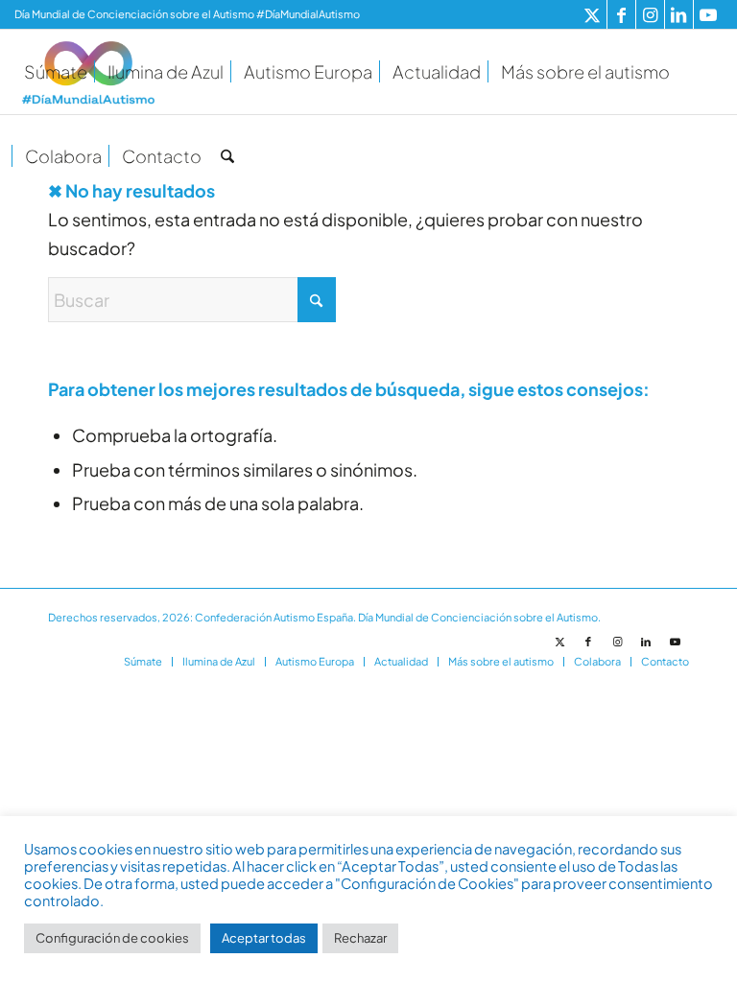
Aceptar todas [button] (264, 938)
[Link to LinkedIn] (679, 14)
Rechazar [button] (360, 938)
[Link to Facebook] (621, 14)
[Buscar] (227, 156)
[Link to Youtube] (708, 14)
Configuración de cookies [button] (112, 938)
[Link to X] (592, 14)
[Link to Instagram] (650, 14)
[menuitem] (55, 72)
